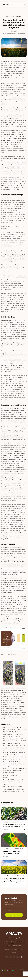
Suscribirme (14, 915)
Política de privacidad (22, 970)
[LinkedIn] (21, 957)
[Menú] (24, 4)
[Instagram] (17, 957)
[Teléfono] (10, 957)
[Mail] (6, 957)
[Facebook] (14, 957)
